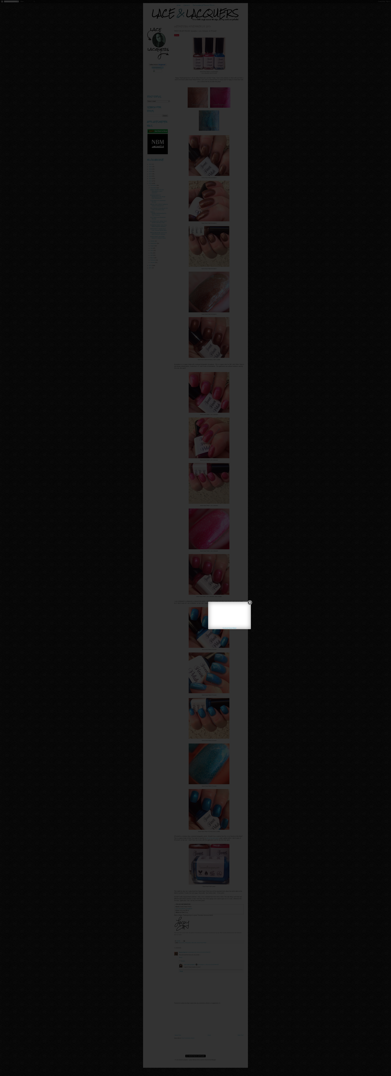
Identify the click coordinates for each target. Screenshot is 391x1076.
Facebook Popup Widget (229, 628)
